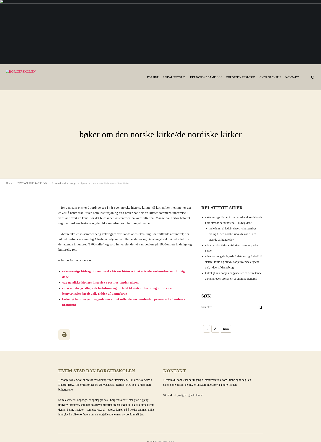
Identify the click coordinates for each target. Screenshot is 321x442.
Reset (226, 328)
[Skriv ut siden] (64, 334)
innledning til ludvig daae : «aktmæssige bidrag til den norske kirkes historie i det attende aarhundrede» (232, 234)
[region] (160, 32)
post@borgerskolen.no (190, 395)
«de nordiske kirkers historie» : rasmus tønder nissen (100, 282)
